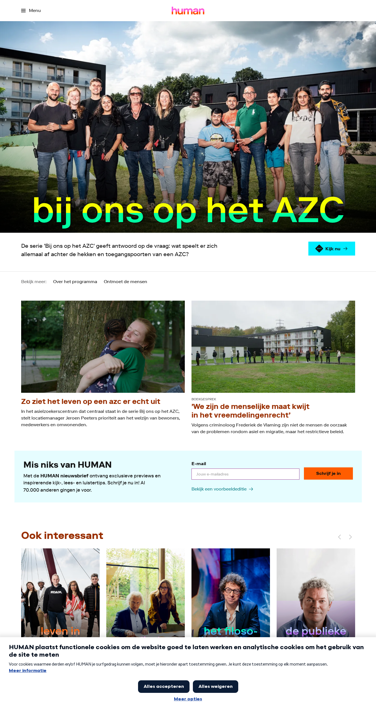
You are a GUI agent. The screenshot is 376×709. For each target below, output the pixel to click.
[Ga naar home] (188, 10)
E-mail (198, 463)
